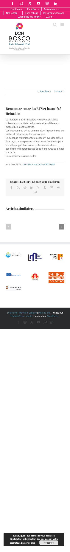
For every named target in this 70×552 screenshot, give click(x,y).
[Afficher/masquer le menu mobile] (62, 25)
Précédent (45, 91)
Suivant (58, 91)
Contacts (12, 312)
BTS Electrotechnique (34, 164)
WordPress (52, 316)
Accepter (49, 542)
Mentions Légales (28, 312)
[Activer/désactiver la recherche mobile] (55, 25)
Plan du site (44, 312)
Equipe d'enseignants (21, 316)
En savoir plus (28, 542)
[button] (8, 227)
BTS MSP (50, 164)
